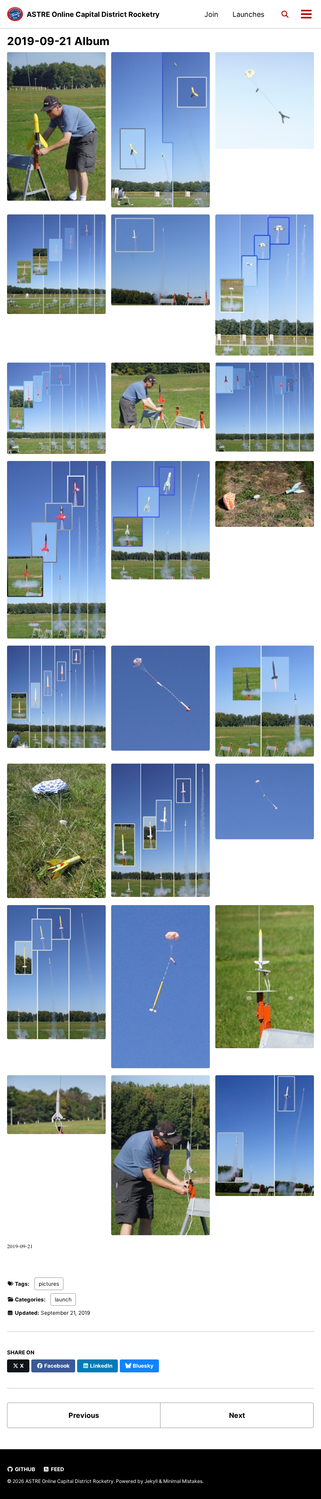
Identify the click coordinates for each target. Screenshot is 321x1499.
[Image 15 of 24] (264, 705)
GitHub (24, 1469)
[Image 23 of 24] (160, 1158)
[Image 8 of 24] (160, 399)
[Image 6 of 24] (264, 288)
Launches (248, 14)
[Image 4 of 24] (56, 267)
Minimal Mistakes (182, 1481)
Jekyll (151, 1481)
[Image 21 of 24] (264, 980)
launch (63, 1299)
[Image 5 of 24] (160, 263)
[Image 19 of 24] (56, 975)
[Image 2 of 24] (160, 133)
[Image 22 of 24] (56, 1108)
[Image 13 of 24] (56, 700)
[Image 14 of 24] (160, 701)
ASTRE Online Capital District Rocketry (93, 14)
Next (237, 1415)
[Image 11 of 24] (160, 523)
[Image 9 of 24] (264, 411)
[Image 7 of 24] (56, 412)
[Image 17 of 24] (160, 834)
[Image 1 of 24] (56, 129)
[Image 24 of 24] (264, 1139)
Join (211, 14)
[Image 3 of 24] (264, 104)
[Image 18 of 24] (264, 805)
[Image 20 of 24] (160, 990)
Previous (84, 1415)
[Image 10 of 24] (56, 553)
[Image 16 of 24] (56, 834)
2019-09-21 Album (58, 41)
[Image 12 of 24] (264, 497)
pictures (49, 1284)
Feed (57, 1469)
